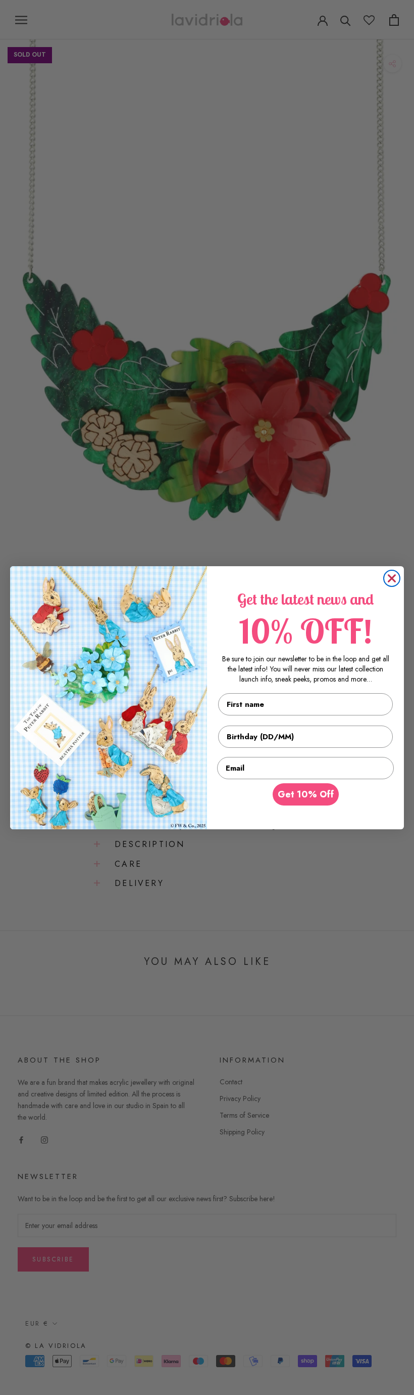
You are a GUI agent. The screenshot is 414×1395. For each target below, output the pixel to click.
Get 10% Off (306, 794)
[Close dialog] (392, 578)
